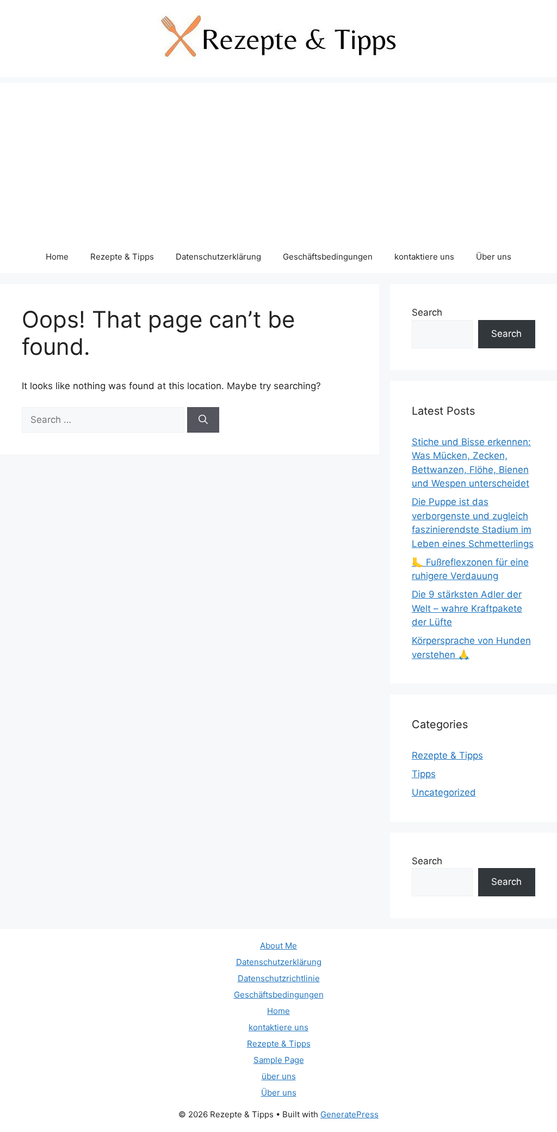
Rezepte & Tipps (122, 256)
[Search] (203, 420)
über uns (279, 1076)
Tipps (424, 773)
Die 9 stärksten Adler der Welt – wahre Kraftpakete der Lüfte (467, 608)
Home (57, 256)
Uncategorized (444, 792)
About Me (278, 945)
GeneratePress (349, 1114)
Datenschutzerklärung (218, 256)
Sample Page (278, 1060)
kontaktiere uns (424, 256)
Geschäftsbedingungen (328, 256)
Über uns (493, 256)
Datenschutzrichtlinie (279, 978)
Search (427, 312)
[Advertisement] (278, 159)
